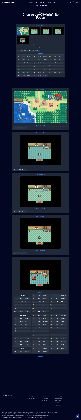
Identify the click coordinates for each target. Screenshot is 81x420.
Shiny (36, 2)
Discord (76, 2)
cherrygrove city (44, 5)
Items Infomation (58, 400)
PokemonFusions (7, 395)
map (37, 5)
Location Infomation (59, 398)
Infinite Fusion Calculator (33, 396)
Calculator (30, 2)
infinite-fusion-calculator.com (11, 417)
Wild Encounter (58, 405)
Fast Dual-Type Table (46, 396)
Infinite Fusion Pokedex (59, 396)
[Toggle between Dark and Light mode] (70, 2)
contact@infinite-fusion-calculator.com (37, 417)
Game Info (42, 2)
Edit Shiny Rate (44, 400)
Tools (48, 2)
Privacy (5, 397)
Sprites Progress (58, 403)
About (9, 397)
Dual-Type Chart (45, 398)
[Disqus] (40, 374)
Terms (3, 397)
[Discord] (78, 415)
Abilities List (57, 402)
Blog (54, 2)
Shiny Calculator (31, 398)
